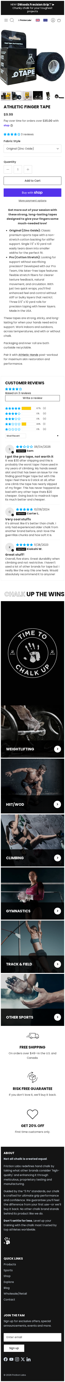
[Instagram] (18, 1359)
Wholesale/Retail (15, 1294)
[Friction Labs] (25, 20)
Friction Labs (19, 1375)
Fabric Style (12, 141)
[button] (12, 134)
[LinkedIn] (29, 1359)
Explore (9, 1282)
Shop (7, 1276)
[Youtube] (12, 1359)
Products (10, 1264)
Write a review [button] (32, 398)
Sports (8, 1270)
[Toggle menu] (6, 20)
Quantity (10, 162)
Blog (7, 1288)
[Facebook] (6, 1359)
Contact (9, 1300)
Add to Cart (33, 181)
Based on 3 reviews (18, 393)
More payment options (32, 200)
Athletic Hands (28, 355)
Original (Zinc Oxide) (20, 149)
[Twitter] (24, 1359)
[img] (24, 447)
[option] (32, 57)
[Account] (51, 20)
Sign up (14, 1348)
